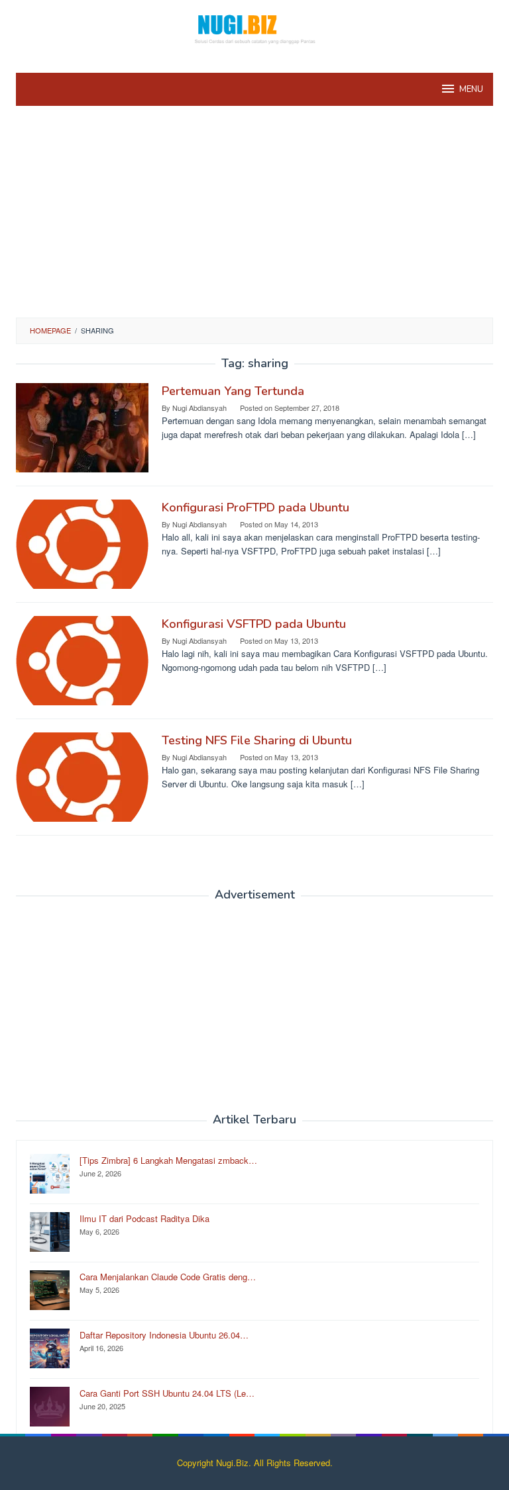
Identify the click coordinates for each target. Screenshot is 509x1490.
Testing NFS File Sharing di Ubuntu (257, 740)
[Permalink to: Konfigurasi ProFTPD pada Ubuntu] (82, 543)
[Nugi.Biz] (254, 28)
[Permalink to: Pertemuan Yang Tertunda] (82, 426)
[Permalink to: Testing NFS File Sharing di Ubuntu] (82, 775)
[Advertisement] (254, 218)
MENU (471, 89)
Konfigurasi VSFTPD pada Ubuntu (254, 624)
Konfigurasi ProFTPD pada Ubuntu (255, 507)
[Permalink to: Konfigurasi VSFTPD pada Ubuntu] (82, 659)
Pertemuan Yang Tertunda (233, 391)
